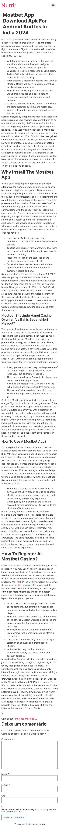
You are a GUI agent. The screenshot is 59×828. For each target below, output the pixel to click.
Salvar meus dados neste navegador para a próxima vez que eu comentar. (28, 810)
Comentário (8, 739)
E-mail (5, 785)
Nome (5, 774)
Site (3, 796)
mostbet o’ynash (22, 585)
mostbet (19, 718)
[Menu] (53, 5)
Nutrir (8, 5)
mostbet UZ (31, 718)
